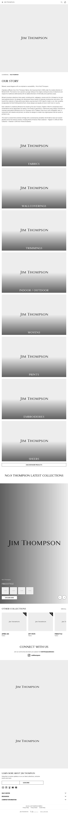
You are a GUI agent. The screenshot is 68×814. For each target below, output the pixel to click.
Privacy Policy (26, 807)
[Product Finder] (62, 2)
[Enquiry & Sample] (65, 2)
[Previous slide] (60, 597)
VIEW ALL (63, 609)
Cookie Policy (42, 807)
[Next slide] (64, 597)
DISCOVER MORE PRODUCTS (34, 465)
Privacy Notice (34, 807)
